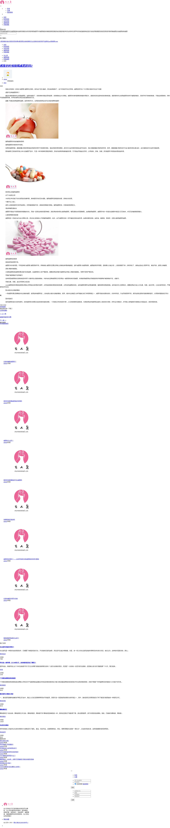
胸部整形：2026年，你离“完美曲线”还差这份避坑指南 (17, 759)
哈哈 (26, 41)
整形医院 (3, 685)
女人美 (6, 55)
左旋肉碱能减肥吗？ (10, 361)
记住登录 (79, 784)
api (50, 41)
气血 (44, 41)
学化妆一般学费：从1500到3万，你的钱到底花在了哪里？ (18, 662)
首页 (5, 17)
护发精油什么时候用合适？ (8, 748)
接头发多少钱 (4, 740)
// (0, 41)
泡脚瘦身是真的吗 (9, 519)
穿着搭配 (6, 24)
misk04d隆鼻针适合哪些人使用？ (10, 767)
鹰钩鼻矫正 (3, 709)
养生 (47, 41)
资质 (11, 41)
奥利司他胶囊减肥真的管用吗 (13, 401)
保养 (16, 41)
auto (57, 41)
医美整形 (6, 19)
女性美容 (6, 21)
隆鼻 (29, 41)
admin (5, 79)
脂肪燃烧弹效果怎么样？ (11, 638)
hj (18, 41)
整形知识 (3, 654)
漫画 (52, 41)
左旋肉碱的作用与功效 (11, 598)
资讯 (41, 41)
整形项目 (3, 716)
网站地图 (6, 819)
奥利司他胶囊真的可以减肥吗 (13, 480)
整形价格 (3, 701)
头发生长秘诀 (4, 725)
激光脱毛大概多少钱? (6, 694)
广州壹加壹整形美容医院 (8, 678)
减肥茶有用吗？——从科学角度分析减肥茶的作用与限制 (21, 559)
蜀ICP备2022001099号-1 (21, 822)
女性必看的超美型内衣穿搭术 (9, 752)
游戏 (3, 41)
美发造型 (3, 732)
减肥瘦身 (6, 23)
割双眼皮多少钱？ (5, 763)
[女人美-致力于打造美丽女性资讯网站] (6, 4)
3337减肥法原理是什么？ (8, 755)
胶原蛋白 (22, 41)
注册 (8, 10)
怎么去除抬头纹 (35, 41)
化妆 (1, 669)
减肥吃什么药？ (8, 440)
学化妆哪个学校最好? (6, 744)
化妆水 (7, 41)
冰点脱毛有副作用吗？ (7, 647)
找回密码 (10, 12)
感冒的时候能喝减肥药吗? (16, 65)
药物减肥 (6, 59)
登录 (8, 8)
